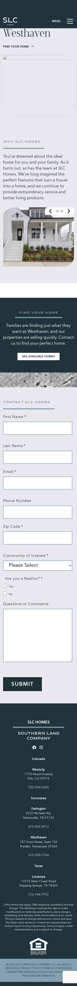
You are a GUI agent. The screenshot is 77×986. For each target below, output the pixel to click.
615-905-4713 (38, 827)
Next (69, 211)
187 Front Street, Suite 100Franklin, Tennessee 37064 (38, 844)
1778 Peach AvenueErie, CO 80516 (38, 776)
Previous (50, 211)
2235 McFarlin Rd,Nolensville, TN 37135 (38, 816)
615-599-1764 (38, 855)
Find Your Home (16, 47)
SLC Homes (39, 722)
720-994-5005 (38, 787)
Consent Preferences (20, 972)
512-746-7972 (38, 894)
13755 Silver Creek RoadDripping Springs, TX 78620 (38, 884)
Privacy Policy (31, 968)
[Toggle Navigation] (63, 21)
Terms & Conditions (57, 968)
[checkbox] (37, 590)
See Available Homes (38, 356)
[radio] (37, 586)
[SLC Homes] (10, 21)
